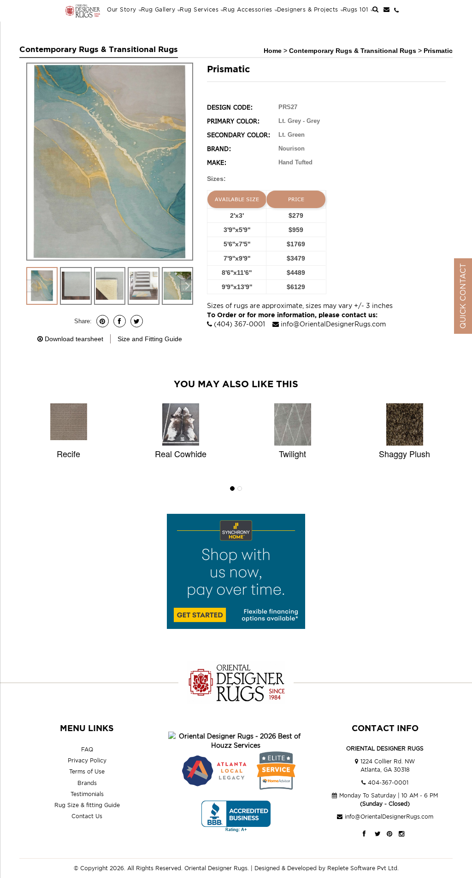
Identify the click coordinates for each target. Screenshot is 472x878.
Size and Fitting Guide (150, 339)
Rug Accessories (247, 9)
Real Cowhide (180, 453)
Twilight (292, 453)
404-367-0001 (388, 782)
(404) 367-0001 (239, 323)
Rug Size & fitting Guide (87, 805)
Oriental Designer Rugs (216, 868)
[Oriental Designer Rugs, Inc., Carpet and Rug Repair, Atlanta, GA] (236, 816)
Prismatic (438, 50)
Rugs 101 (355, 9)
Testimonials (87, 794)
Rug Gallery (158, 9)
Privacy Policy (87, 760)
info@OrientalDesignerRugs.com (333, 323)
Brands (87, 783)
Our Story (121, 9)
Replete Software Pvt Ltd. (363, 868)
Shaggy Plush (404, 453)
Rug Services (199, 9)
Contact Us (86, 816)
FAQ (87, 749)
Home (273, 50)
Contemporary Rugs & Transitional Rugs (353, 50)
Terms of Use (87, 771)
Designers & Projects (307, 9)
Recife (68, 453)
